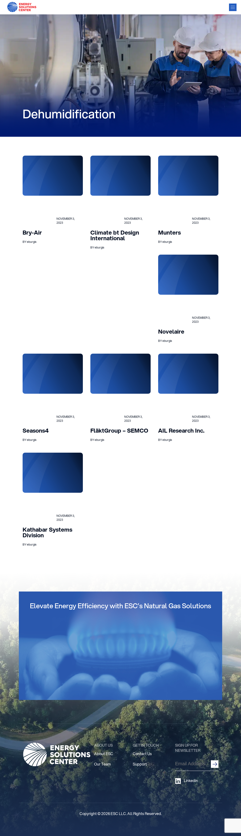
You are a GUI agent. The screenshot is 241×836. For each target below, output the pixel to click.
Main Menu (233, 7)
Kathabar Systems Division (47, 532)
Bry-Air (32, 232)
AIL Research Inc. (181, 430)
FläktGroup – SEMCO (119, 430)
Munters (169, 232)
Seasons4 (36, 430)
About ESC (103, 753)
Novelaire (171, 331)
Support (140, 764)
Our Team (102, 764)
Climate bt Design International (114, 235)
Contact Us (142, 753)
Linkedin (191, 780)
